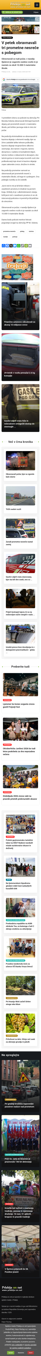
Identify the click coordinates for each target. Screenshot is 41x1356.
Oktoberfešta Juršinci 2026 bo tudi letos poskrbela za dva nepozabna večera (19, 751)
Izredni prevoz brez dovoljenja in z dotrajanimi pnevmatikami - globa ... (20, 650)
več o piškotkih (17, 1345)
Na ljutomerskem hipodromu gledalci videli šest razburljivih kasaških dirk (19, 886)
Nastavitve (21, 1353)
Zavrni (30, 1353)
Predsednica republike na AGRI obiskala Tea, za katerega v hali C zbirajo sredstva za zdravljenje (20, 926)
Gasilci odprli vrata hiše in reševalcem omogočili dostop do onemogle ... (19, 424)
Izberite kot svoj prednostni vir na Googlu (20, 79)
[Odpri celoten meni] (37, 5)
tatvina (31, 231)
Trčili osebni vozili (13, 509)
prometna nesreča (9, 231)
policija (14, 237)
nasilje (5, 237)
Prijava (36, 12)
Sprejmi (11, 1353)
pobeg (22, 231)
